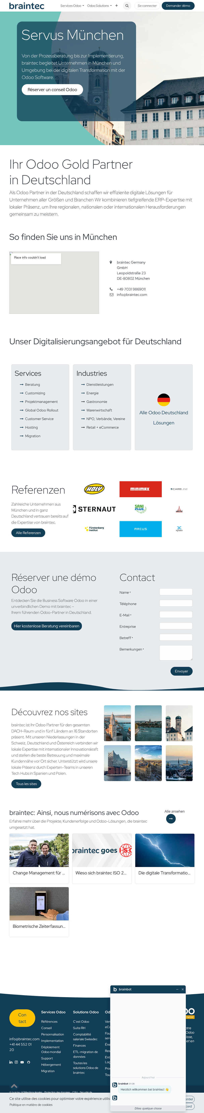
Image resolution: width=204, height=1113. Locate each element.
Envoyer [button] (181, 671)
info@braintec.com (24, 1039)
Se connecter (147, 6)
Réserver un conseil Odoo (52, 90)
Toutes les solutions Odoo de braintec (85, 1068)
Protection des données (57, 1092)
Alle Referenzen (28, 532)
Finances (79, 1045)
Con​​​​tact (22, 1018)
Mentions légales (33, 1092)
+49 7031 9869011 (131, 289)
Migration (48, 1071)
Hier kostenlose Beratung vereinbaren (46, 626)
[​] (19, 1062)
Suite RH (79, 1028)
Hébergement (51, 1065)
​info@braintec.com (132, 294)
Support (47, 1058)
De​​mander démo (178, 6)
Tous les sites (26, 783)
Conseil (46, 1028)
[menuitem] (72, 6)
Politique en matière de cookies (31, 1105)
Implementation (52, 1041)
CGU (74, 1092)
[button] (127, 6)
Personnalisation (52, 1034)
